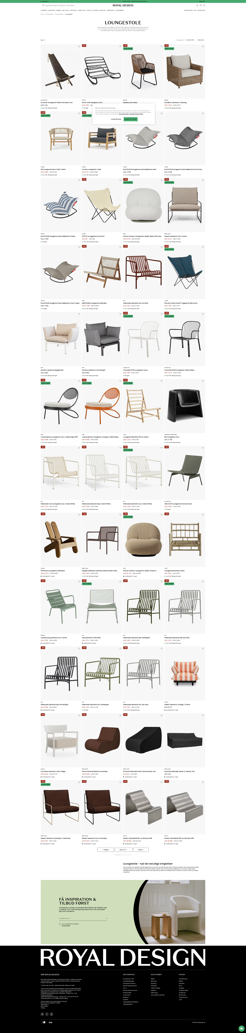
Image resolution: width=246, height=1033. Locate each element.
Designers (126, 997)
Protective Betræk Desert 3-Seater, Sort (179, 771)
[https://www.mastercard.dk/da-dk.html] (43, 1022)
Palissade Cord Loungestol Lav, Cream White (58, 504)
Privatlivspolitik (127, 992)
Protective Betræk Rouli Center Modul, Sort (139, 771)
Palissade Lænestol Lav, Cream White (137, 504)
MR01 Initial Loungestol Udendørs (94, 303)
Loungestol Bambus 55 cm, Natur (135, 437)
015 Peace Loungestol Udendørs (53, 571)
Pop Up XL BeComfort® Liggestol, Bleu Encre (180, 303)
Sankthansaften (183, 990)
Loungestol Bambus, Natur (174, 571)
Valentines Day (183, 978)
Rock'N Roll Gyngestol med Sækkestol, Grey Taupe (60, 303)
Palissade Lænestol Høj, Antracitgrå (54, 704)
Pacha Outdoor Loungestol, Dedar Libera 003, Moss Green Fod (142, 236)
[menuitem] (44, 10)
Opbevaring (154, 992)
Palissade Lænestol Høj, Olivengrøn (136, 638)
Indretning (154, 985)
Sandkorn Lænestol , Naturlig (175, 102)
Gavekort (125, 999)
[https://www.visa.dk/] (50, 1022)
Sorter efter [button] (200, 40)
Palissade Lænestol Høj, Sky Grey (176, 638)
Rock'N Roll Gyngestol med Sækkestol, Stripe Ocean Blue (58, 236)
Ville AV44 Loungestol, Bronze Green (178, 504)
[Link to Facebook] (46, 1014)
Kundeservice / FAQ (128, 978)
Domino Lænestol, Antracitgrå (93, 370)
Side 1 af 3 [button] (123, 850)
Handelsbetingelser (128, 981)
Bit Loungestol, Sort (171, 437)
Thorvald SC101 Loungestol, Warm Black (179, 370)
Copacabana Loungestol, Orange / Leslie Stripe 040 (100, 437)
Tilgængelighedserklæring (130, 1001)
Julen (180, 999)
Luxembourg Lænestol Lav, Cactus (54, 638)
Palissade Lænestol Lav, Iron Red (135, 303)
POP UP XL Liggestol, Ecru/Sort (93, 236)
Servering (153, 983)
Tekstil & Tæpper (155, 988)
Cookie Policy (126, 995)
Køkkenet (153, 990)
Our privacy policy (124, 114)
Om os (125, 988)
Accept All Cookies (131, 119)
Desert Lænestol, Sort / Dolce (175, 236)
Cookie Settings (116, 119)
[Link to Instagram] (51, 1014)
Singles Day (182, 992)
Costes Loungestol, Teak (91, 169)
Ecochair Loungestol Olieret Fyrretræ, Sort (57, 102)
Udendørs (181, 983)
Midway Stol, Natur (130, 102)
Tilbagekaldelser (127, 1004)
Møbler (153, 978)
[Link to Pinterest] (42, 1014)
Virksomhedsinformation (130, 990)
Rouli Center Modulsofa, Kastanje (94, 771)
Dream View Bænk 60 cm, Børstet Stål (137, 838)
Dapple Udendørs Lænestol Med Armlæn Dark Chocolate (99, 571)
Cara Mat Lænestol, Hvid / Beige (53, 771)
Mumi (180, 985)
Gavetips (181, 988)
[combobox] (202, 1)
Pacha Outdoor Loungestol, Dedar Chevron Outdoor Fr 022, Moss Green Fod (139, 571)
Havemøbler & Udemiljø (157, 995)
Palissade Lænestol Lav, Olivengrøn (95, 704)
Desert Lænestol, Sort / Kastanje (94, 838)
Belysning (154, 981)
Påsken (181, 981)
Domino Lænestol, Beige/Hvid (52, 370)
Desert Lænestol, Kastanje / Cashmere (55, 838)
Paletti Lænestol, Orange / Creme (177, 704)
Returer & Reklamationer (130, 985)
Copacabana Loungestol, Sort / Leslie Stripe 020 (59, 437)
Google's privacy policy (136, 114)
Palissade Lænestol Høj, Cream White (96, 504)
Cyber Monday (183, 997)
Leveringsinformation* (129, 983)
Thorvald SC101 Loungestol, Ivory (135, 370)
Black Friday (182, 995)
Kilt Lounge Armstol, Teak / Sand (53, 169)
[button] (202, 1)
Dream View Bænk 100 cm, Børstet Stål (179, 838)
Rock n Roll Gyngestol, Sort (92, 102)
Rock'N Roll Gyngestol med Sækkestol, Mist (139, 169)
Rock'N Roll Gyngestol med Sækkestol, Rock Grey (183, 169)
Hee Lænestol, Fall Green (91, 638)
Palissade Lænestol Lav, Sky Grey (135, 704)
